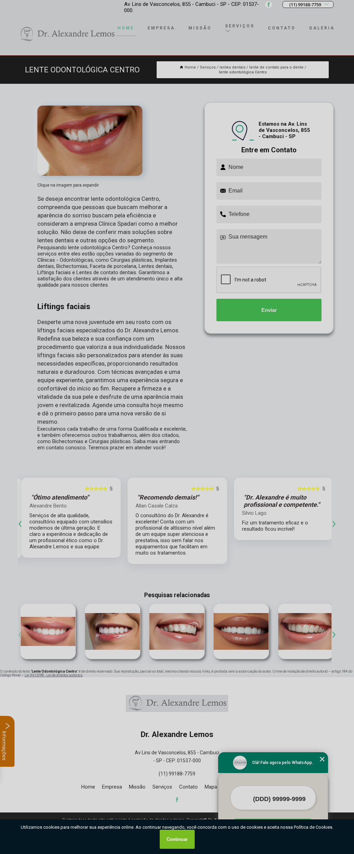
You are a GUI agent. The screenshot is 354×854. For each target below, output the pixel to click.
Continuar (177, 839)
